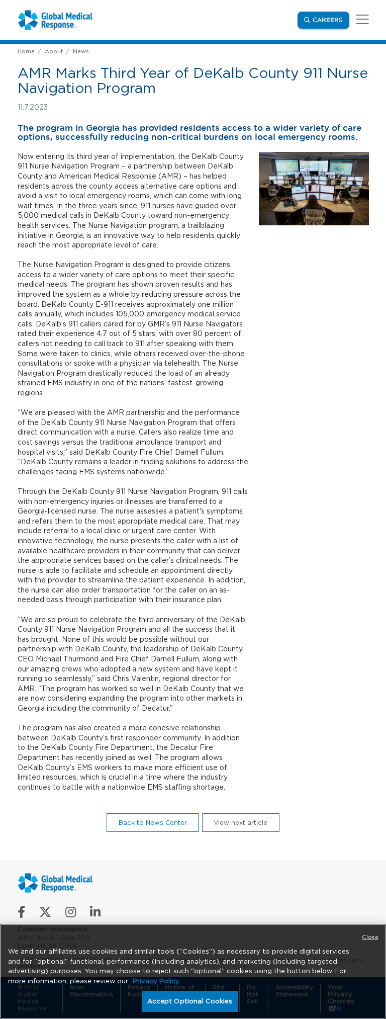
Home (26, 51)
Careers (331, 19)
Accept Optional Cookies (190, 1001)
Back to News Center (153, 822)
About (54, 51)
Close (370, 937)
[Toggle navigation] (361, 20)
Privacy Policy (156, 981)
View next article (240, 822)
